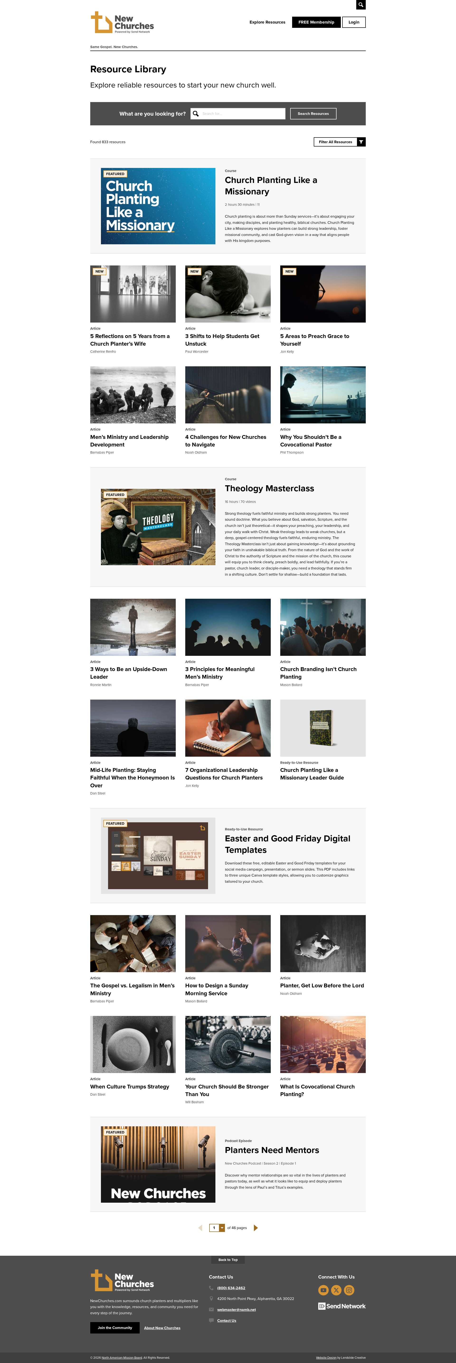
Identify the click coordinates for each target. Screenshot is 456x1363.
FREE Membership (316, 22)
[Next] (256, 1228)
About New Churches (162, 1328)
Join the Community (115, 1327)
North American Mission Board (122, 1357)
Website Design (326, 1357)
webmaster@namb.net (236, 1309)
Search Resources (313, 113)
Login (354, 22)
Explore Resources (267, 22)
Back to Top (228, 1259)
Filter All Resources (335, 142)
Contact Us (226, 1320)
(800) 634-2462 (231, 1288)
